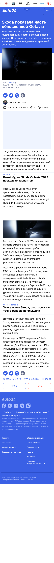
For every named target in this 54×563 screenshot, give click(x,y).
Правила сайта (33, 447)
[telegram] (5, 95)
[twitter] (17, 95)
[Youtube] (16, 405)
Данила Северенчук (19, 102)
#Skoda (7, 379)
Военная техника (9, 447)
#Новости (47, 379)
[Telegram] (22, 405)
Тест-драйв (6, 443)
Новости (5, 438)
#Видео (17, 379)
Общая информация (35, 438)
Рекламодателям (34, 443)
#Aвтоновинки (31, 379)
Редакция (31, 452)
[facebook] (11, 95)
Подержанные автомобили (13, 452)
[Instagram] (28, 405)
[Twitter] (10, 405)
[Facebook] (4, 405)
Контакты (31, 457)
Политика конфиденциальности (36, 462)
